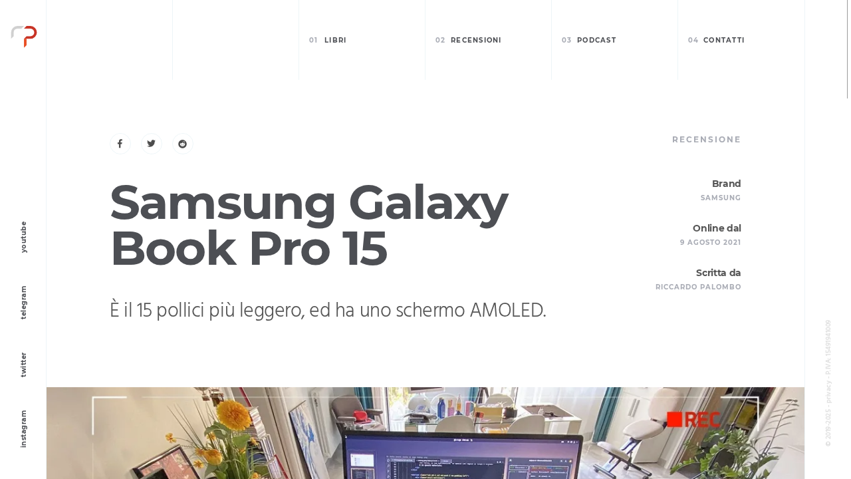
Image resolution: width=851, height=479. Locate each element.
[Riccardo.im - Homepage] (24, 40)
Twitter (23, 364)
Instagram (23, 429)
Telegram (23, 302)
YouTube (23, 237)
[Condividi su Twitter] (152, 144)
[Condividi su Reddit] (183, 144)
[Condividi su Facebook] (120, 144)
